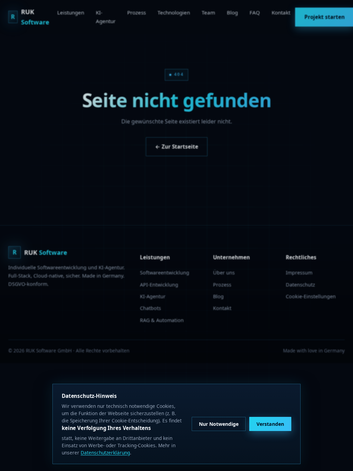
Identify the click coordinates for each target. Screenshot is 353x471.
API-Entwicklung (159, 284)
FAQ (255, 12)
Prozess (136, 12)
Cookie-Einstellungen (311, 296)
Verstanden (270, 424)
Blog (232, 12)
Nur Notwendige (219, 424)
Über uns (224, 272)
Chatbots (150, 308)
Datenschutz (300, 284)
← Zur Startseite (176, 146)
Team (208, 12)
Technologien (174, 12)
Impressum (299, 272)
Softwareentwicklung (164, 272)
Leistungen (70, 12)
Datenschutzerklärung (105, 452)
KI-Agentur (105, 16)
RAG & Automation (162, 320)
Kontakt (281, 12)
